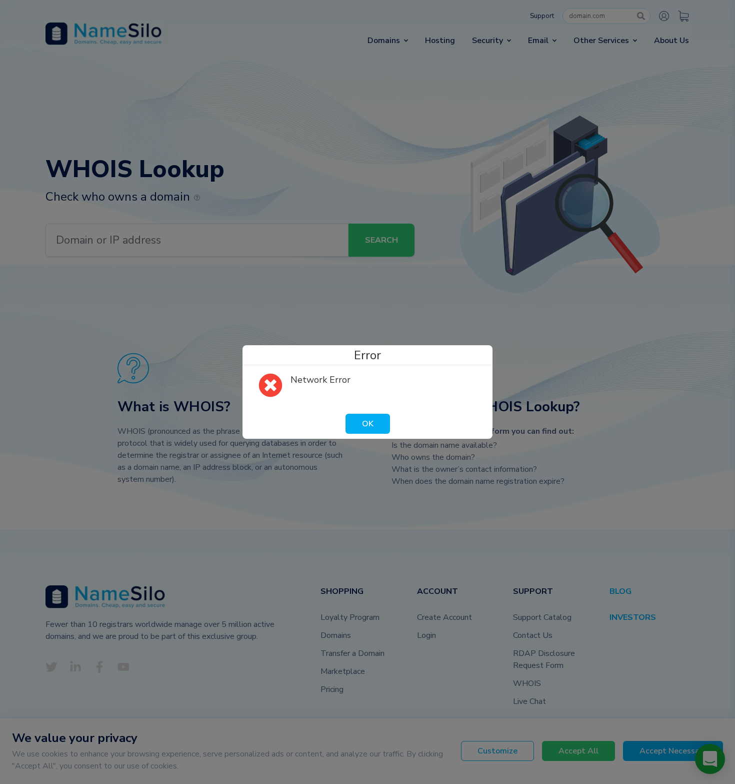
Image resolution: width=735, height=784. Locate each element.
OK (368, 423)
